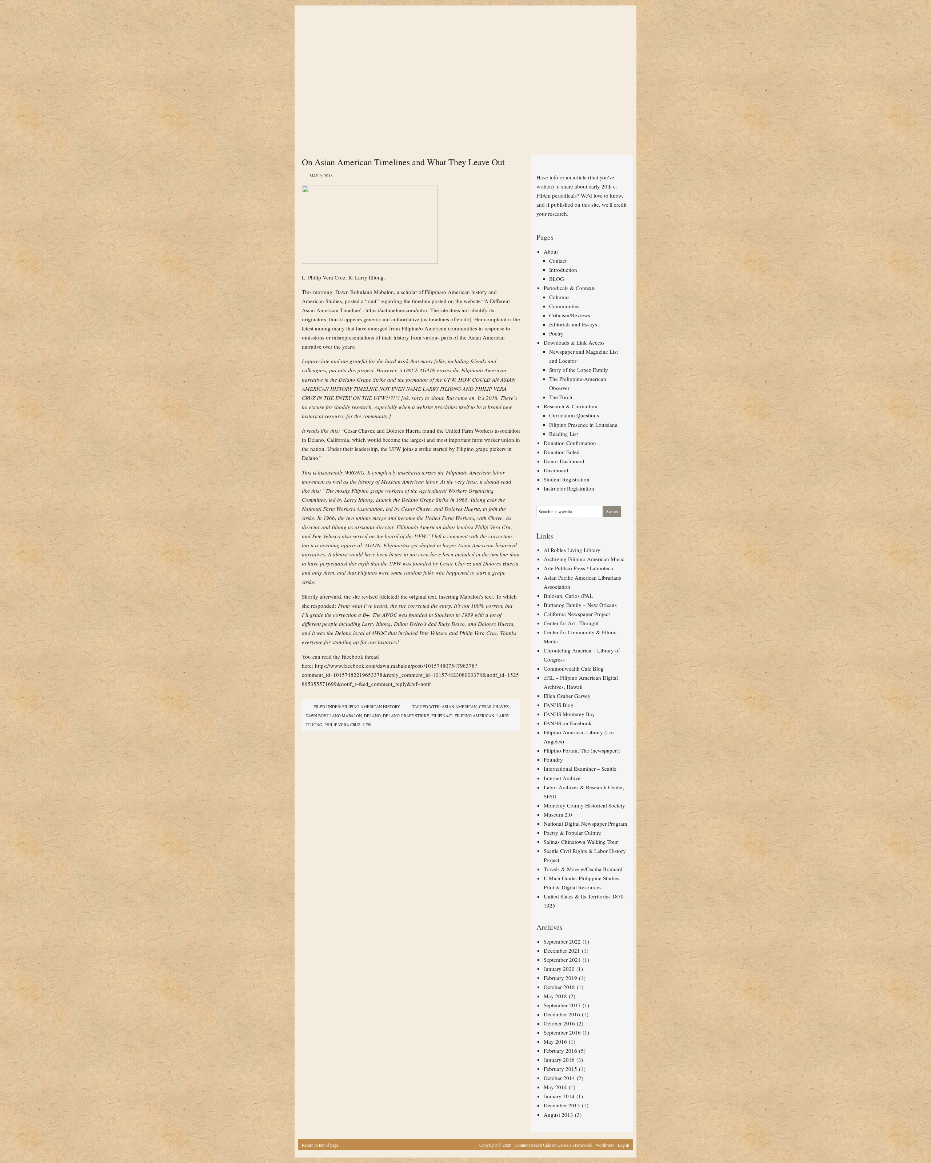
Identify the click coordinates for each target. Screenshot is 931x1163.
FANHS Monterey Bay (569, 714)
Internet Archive (562, 778)
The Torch (560, 397)
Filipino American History (371, 706)
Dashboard (556, 470)
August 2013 (558, 1114)
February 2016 (560, 1050)
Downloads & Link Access (574, 342)
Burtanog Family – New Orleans (580, 604)
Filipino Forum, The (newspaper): (582, 750)
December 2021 (562, 950)
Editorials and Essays (573, 324)
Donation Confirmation (570, 442)
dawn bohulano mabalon (333, 715)
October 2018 (559, 987)
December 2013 (562, 1105)
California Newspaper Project (577, 614)
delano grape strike (406, 715)
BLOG (556, 278)
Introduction (563, 269)
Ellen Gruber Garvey (567, 695)
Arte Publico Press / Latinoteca (578, 568)
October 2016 (559, 1023)
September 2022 (562, 941)
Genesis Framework (575, 1145)
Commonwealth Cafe (533, 1145)
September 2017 (562, 1005)
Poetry (556, 333)
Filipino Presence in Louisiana (583, 424)
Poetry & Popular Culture (572, 832)
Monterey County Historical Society (584, 805)
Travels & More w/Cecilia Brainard (583, 869)
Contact (558, 260)
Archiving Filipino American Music (584, 559)
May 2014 (555, 1087)
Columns (559, 297)
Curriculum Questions (574, 415)
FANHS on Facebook (568, 723)
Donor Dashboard (564, 461)
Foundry (553, 759)
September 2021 (562, 959)
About (551, 251)
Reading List (563, 433)
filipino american (474, 715)
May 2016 (555, 1041)
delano (372, 715)
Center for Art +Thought (571, 623)
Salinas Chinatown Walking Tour (581, 841)
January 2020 (559, 968)
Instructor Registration (569, 488)
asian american (459, 706)
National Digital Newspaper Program (585, 823)
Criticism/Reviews (569, 315)
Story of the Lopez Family (578, 369)
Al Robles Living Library (572, 549)
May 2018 (555, 996)
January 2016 (559, 1059)
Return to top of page (320, 1145)
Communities (564, 306)
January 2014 (559, 1096)
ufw (367, 724)
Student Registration (567, 479)
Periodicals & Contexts (569, 287)
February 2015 (560, 1068)
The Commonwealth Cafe (462, 32)
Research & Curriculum (571, 406)
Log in (623, 1145)
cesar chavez (494, 706)
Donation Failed (562, 452)
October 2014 (559, 1077)
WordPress (605, 1145)
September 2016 (562, 1032)
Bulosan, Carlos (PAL (568, 595)
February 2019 (560, 977)
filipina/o (441, 715)
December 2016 (562, 1014)
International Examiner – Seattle (580, 768)
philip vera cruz (342, 724)
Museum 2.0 (558, 814)
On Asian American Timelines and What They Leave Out (403, 162)
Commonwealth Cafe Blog (574, 668)
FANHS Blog (559, 704)
